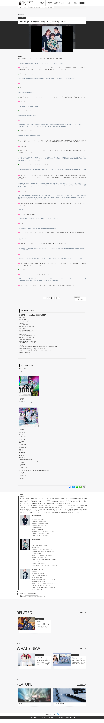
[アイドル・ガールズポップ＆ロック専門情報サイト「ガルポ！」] (25, 3)
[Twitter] (73, 487)
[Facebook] (70, 487)
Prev (45, 298)
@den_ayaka (34, 541)
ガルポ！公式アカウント (50, 714)
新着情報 (42, 3)
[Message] (80, 487)
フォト (68, 3)
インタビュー (62, 3)
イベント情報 (49, 3)
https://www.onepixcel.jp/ (24, 353)
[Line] (77, 487)
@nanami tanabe (34, 571)
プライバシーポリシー (70, 717)
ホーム (20, 7)
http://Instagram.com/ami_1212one (38, 519)
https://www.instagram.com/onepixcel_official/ (37, 596)
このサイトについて (52, 717)
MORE (81, 612)
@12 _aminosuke (35, 517)
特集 (75, 3)
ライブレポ (55, 3)
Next (59, 298)
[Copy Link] (84, 487)
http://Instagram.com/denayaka (37, 543)
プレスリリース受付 (33, 717)
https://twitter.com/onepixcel (31, 595)
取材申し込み (43, 717)
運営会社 (61, 717)
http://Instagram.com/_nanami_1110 (38, 573)
